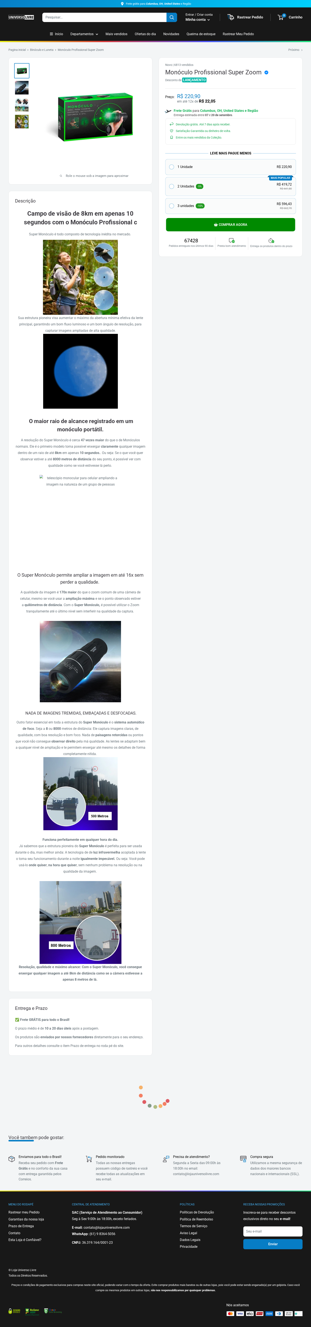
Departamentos (82, 34)
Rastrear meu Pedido (24, 1212)
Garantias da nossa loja (26, 1219)
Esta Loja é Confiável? (24, 1240)
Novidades (171, 34)
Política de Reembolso (196, 1219)
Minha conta (196, 19)
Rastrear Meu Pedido (238, 34)
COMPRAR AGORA (233, 225)
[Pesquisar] (172, 17)
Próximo (293, 49)
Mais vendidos (116, 34)
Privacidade (188, 1247)
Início (59, 34)
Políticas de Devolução (197, 1212)
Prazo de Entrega (21, 1226)
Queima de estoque (201, 34)
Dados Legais (190, 1240)
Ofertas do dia (145, 34)
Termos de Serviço (193, 1226)
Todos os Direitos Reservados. (28, 1275)
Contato (14, 1233)
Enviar (273, 1244)
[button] (230, 167)
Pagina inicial (17, 49)
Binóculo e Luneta (42, 49)
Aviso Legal (188, 1233)
